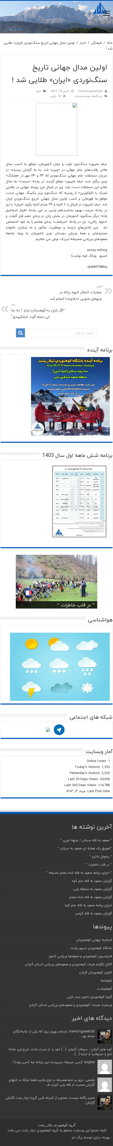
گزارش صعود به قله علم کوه (92, 881)
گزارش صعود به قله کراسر (93, 913)
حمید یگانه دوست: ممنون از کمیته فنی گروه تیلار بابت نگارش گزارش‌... (50, 1100)
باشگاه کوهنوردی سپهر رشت (91, 948)
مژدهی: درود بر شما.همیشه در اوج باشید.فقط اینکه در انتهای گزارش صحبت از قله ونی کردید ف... (52, 1082)
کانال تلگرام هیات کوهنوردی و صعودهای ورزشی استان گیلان (68, 964)
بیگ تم (77, 1137)
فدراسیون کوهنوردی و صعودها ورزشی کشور (80, 956)
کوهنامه (106, 980)
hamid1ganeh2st (91, 91)
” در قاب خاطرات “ (76, 605)
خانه (109, 43)
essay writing (97, 250)
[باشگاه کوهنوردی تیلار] (56, 17)
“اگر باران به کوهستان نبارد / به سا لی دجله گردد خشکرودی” (38, 311)
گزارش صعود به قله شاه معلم (90, 897)
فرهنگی (96, 43)
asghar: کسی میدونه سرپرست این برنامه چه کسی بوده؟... (53, 1062)
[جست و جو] (20, 332)
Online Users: (97, 761)
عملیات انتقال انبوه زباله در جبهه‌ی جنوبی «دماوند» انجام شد (76, 293)
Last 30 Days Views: (84, 779)
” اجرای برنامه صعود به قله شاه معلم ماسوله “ (79, 873)
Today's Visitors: (88, 767)
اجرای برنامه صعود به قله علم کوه (88, 905)
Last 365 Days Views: (81, 785)
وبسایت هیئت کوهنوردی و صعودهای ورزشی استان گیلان (70, 1005)
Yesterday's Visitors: (86, 773)
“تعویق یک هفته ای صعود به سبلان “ (85, 848)
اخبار (83, 43)
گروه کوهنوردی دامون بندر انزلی (89, 997)
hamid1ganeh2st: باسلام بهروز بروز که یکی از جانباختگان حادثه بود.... (54, 1033)
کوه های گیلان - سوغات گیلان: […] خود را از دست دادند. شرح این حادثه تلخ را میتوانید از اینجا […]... (60, 1051)
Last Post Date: (98, 791)
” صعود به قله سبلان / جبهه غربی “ (86, 840)
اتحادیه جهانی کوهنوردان (94, 940)
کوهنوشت (104, 989)
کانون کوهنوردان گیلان (95, 972)
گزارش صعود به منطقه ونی (92, 889)
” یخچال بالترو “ (100, 856)
